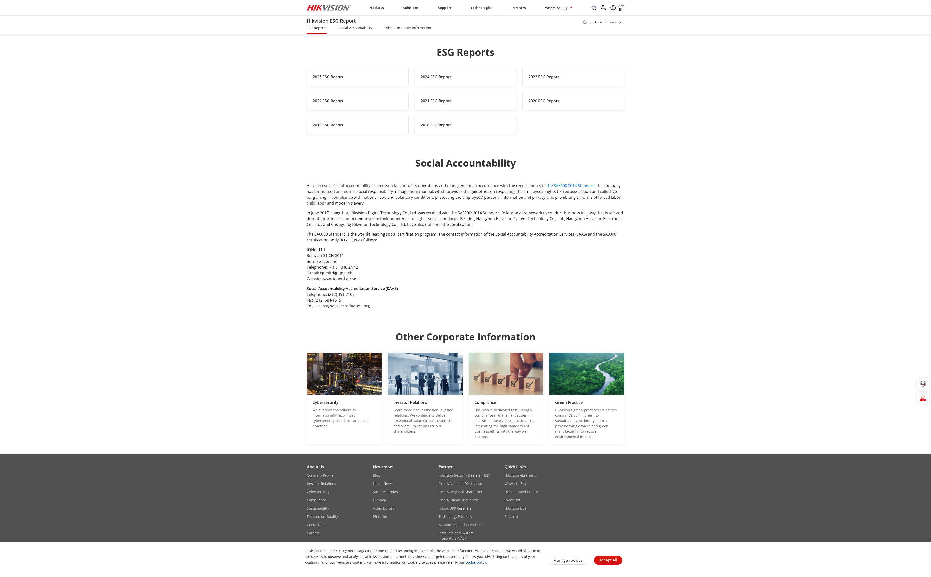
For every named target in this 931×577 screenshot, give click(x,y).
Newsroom (383, 467)
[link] (317, 28)
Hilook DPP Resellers (455, 508)
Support (444, 7)
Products (376, 7)
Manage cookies (568, 560)
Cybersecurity (318, 491)
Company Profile (320, 475)
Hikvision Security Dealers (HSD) (464, 475)
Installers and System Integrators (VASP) (456, 536)
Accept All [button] (608, 560)
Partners (519, 7)
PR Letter (380, 516)
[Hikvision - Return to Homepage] (329, 8)
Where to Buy (557, 8)
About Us (315, 467)
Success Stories (385, 491)
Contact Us (315, 524)
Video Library (383, 508)
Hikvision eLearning (520, 475)
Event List (512, 500)
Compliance (316, 500)
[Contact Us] (923, 384)
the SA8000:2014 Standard (571, 185)
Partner (446, 467)
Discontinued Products (523, 491)
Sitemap (511, 516)
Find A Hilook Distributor (458, 500)
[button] (594, 9)
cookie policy (476, 562)
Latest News (383, 483)
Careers (313, 533)
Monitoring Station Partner (460, 524)
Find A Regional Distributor (460, 491)
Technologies (481, 7)
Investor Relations (321, 483)
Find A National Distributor (460, 483)
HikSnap (379, 500)
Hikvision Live (515, 508)
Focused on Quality (322, 516)
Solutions (411, 7)
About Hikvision (605, 22)
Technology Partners (455, 516)
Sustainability (318, 508)
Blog (376, 475)
